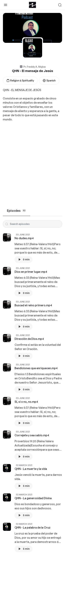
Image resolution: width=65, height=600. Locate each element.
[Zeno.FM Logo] (32, 5)
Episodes (16, 210)
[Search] (60, 5)
